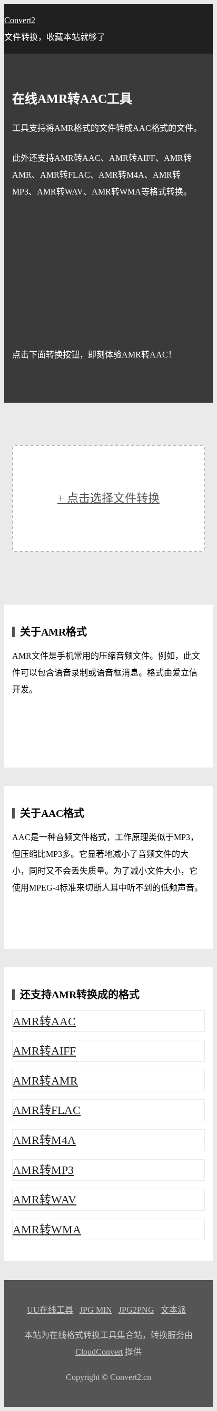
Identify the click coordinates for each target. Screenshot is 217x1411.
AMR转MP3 (43, 1170)
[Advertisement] (108, 273)
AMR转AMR (45, 1080)
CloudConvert (99, 1351)
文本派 (173, 1309)
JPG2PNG (136, 1309)
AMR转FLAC (47, 1110)
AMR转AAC (44, 1021)
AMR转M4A (44, 1140)
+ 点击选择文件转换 (108, 498)
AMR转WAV (44, 1199)
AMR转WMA (47, 1229)
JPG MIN (96, 1309)
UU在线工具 (50, 1309)
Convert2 (19, 20)
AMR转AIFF (44, 1050)
